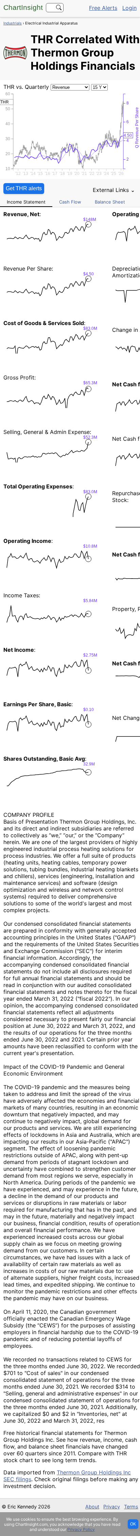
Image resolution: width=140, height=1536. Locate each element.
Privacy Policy (81, 1529)
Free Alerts (103, 7)
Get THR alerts (24, 188)
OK (133, 1524)
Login (129, 7)
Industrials (12, 23)
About (92, 1506)
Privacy (111, 1506)
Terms (131, 1506)
